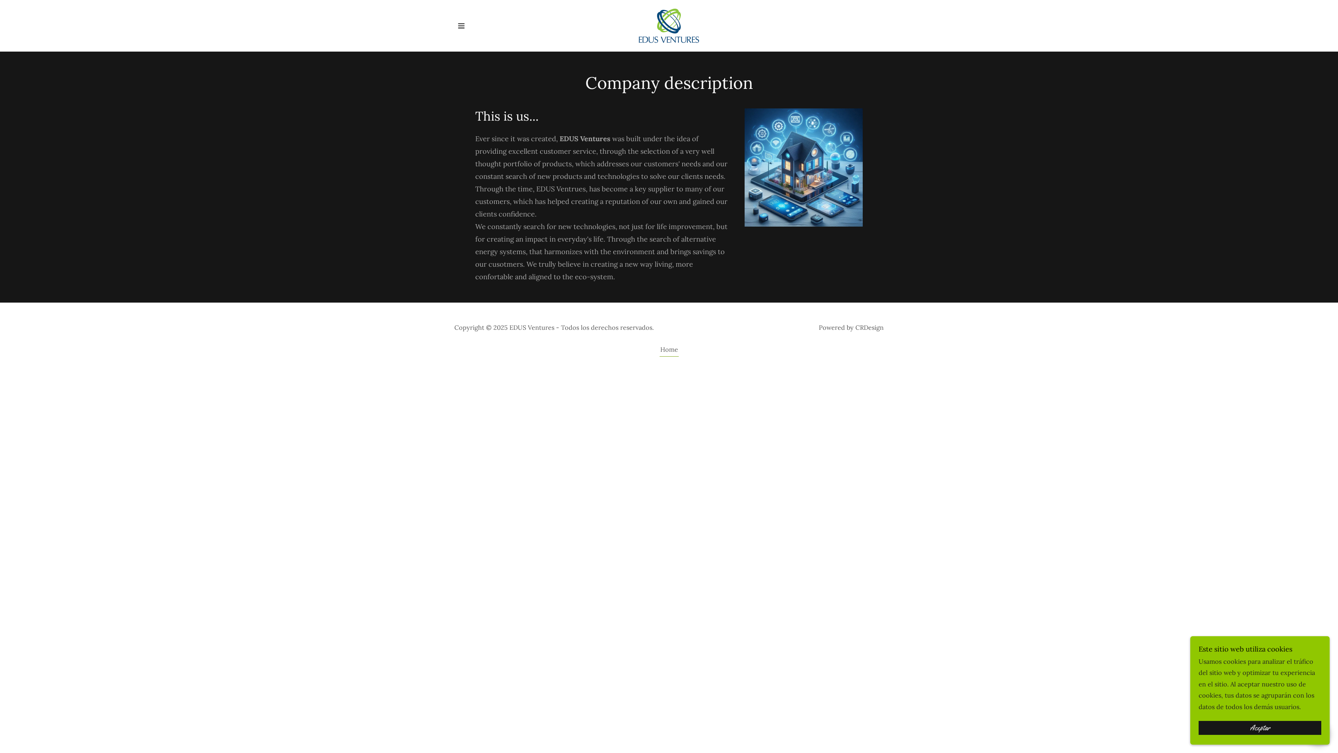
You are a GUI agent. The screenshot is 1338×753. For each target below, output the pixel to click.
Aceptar (1260, 727)
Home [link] (669, 349)
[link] (669, 25)
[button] (461, 26)
